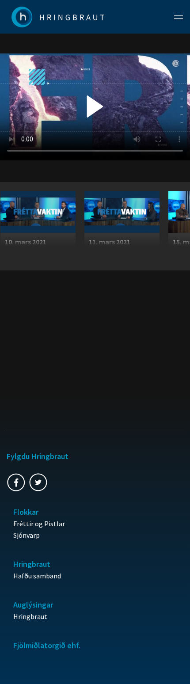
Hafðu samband (37, 575)
